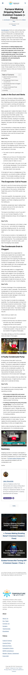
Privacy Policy (8, 669)
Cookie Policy (7, 643)
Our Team (6, 621)
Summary (5, 90)
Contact (14, 671)
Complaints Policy (8, 648)
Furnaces (14, 25)
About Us (5, 618)
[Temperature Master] (14, 3)
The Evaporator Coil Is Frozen (10, 80)
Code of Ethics (7, 640)
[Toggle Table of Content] (18, 75)
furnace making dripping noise (16, 458)
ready (14, 505)
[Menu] (2, 3)
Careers (5, 626)
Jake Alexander (7, 19)
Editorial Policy (7, 645)
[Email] (13, 498)
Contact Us (6, 623)
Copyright (6, 656)
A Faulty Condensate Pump (10, 87)
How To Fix (7, 78)
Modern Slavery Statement (11, 653)
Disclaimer (6, 631)
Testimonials (6, 628)
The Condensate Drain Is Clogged (11, 83)
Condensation (5, 30)
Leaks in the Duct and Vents (10, 77)
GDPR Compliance (8, 651)
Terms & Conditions (18, 669)
